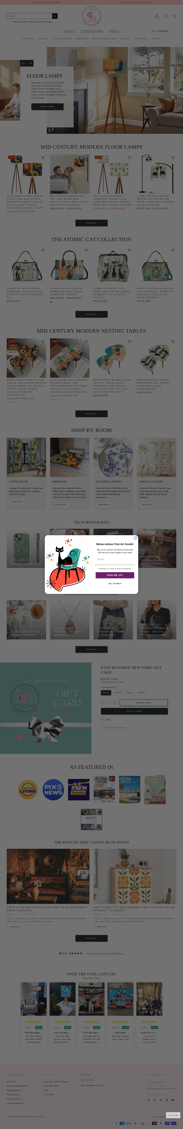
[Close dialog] (135, 538)
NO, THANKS (115, 584)
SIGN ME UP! (115, 575)
